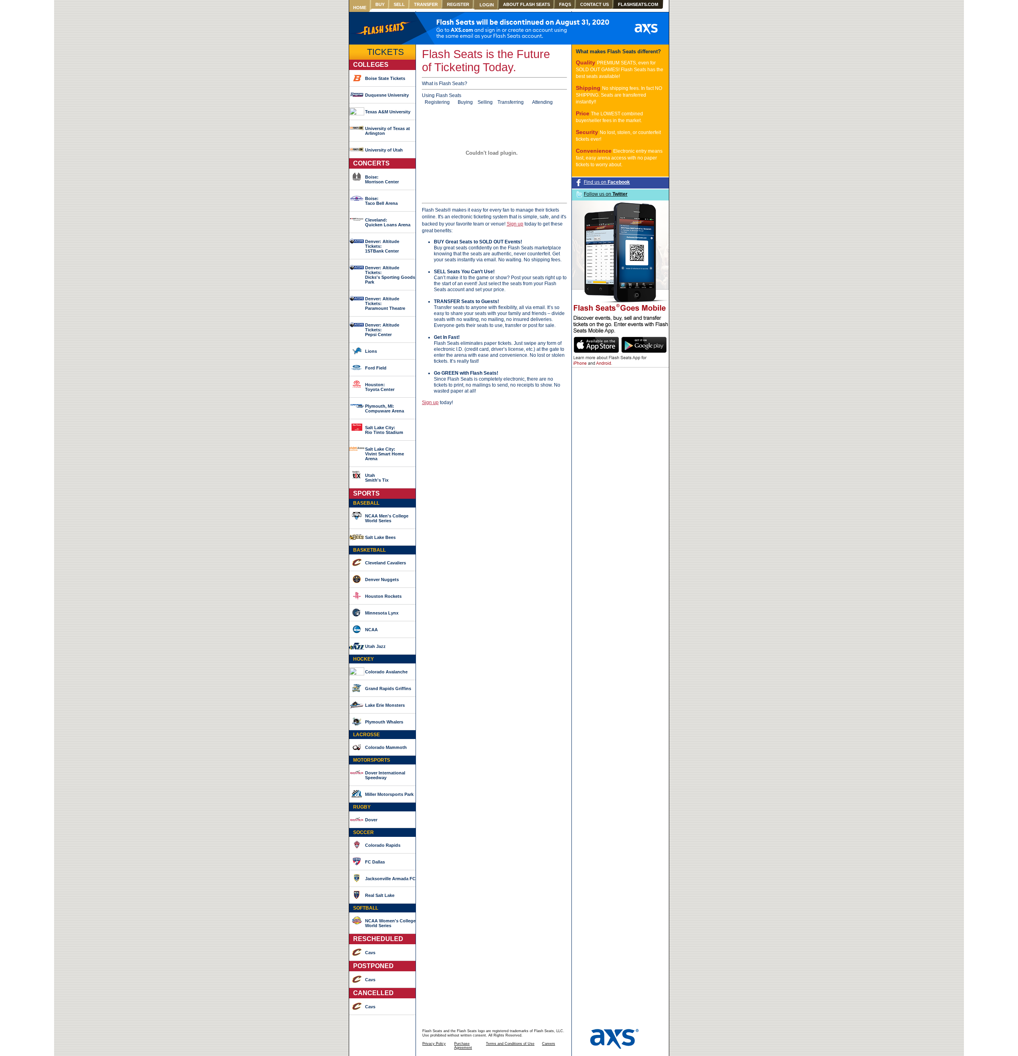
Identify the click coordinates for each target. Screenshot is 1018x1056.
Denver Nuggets (382, 579)
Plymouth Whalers (384, 722)
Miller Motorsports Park (389, 794)
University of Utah (384, 150)
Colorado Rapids (382, 845)
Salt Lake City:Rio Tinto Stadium (384, 430)
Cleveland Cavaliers (385, 562)
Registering (437, 102)
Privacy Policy (434, 1044)
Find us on (607, 182)
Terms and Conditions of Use (510, 1044)
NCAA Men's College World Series (386, 518)
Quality (586, 62)
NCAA (371, 629)
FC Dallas (375, 862)
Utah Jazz (375, 646)
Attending (542, 102)
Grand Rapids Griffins (388, 688)
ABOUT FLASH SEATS (526, 4)
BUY (380, 4)
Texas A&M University (387, 111)
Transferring (510, 102)
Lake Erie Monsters (385, 705)
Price (583, 113)
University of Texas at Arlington (387, 131)
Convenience (594, 151)
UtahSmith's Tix (377, 477)
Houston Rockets (383, 596)
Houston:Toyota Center (379, 387)
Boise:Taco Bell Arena (381, 201)
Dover (371, 819)
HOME (359, 7)
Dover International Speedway (385, 775)
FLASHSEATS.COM (638, 4)
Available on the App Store (596, 345)
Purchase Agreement (463, 1046)
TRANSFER (426, 4)
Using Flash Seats (441, 95)
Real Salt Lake (379, 895)
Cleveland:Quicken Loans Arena (387, 222)
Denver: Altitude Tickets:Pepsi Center (382, 330)
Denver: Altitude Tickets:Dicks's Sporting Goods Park (390, 274)
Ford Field (376, 368)
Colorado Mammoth (386, 747)
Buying (465, 102)
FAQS (565, 4)
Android (603, 364)
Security (588, 132)
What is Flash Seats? (444, 83)
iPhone (580, 364)
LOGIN (487, 4)
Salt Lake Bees (380, 537)
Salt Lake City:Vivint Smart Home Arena (384, 454)
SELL (399, 4)
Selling (485, 102)
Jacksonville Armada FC (390, 878)
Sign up (515, 224)
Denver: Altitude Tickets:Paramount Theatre (385, 303)
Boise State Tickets (385, 78)
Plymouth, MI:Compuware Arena (384, 408)
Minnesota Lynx (381, 613)
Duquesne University (387, 95)
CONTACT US (594, 4)
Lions (371, 351)
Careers (548, 1044)
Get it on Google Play (644, 345)
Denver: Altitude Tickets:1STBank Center (382, 246)
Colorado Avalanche (386, 671)
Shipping (589, 88)
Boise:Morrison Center (382, 179)
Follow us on (606, 194)
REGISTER (458, 4)
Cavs (370, 952)
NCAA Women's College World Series (390, 923)
